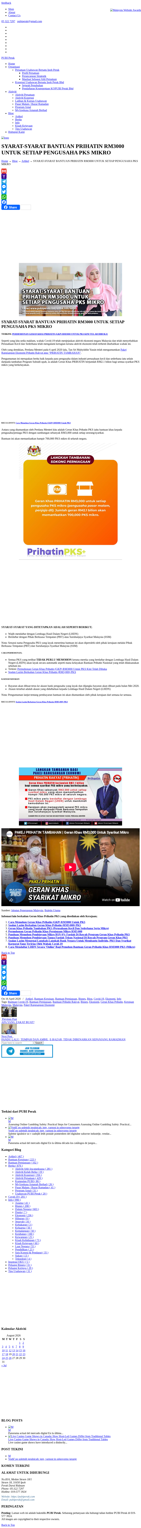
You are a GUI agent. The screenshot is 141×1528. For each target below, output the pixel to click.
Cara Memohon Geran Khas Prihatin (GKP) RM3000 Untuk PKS (43, 423)
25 (6, 1358)
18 (6, 1354)
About (11, 12)
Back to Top (8, 952)
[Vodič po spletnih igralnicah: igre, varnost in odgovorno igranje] (43, 1127)
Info (119, 998)
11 (6, 1350)
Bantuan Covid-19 (18, 1001)
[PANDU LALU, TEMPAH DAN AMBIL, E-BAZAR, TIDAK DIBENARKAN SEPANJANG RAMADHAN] (9, 1033)
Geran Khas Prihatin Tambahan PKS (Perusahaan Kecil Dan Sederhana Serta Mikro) (58, 928)
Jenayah (22, 1221)
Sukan (22, 1255)
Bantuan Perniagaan (66, 998)
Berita (15, 1165)
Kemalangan (25, 1230)
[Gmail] (70, 171)
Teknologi (23, 1258)
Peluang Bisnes (19, 1265)
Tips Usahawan (20, 1271)
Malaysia (17, 1005)
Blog (15, 161)
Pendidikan (24, 1249)
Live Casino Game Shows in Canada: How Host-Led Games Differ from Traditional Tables (58, 1439)
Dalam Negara (27, 1209)
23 (24, 1354)
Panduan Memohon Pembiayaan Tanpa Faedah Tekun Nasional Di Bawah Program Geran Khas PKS (68, 937)
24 (3, 1358)
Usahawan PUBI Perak (31, 1193)
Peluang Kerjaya (20, 1268)
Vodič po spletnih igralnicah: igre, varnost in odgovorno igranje (42, 1130)
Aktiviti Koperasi (28, 1175)
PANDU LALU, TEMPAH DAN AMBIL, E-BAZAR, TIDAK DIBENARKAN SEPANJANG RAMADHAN (63, 1039)
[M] (10, 1118)
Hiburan (22, 1218)
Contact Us (14, 15)
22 (20, 1354)
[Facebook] (70, 202)
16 (24, 1350)
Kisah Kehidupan (28, 1240)
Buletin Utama (52, 910)
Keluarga (23, 1227)
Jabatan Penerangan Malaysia (27, 910)
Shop (11, 9)
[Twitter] (70, 191)
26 (10, 1358)
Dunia (21, 1212)
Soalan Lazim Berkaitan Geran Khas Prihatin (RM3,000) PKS (42, 672)
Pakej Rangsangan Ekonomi (39, 1005)
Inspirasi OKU (18, 1261)
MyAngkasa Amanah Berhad (34, 1184)
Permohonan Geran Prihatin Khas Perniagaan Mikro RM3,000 (45, 931)
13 (13, 1350)
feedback (6, 2)
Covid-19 (99, 998)
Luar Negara (25, 1246)
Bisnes (82, 998)
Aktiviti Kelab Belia (29, 1171)
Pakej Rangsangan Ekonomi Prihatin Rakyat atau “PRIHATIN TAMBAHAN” (64, 351)
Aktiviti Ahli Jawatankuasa (33, 1168)
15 (20, 1350)
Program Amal (26, 1190)
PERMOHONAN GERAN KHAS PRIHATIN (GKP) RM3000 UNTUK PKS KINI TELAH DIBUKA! (60, 334)
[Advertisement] (70, 237)
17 (3, 1354)
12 (10, 1350)
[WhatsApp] (70, 197)
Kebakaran (23, 1224)
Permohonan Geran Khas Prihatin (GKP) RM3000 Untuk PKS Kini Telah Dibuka (62, 669)
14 (17, 1350)
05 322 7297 (8, 21)
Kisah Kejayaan (27, 1243)
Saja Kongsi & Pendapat (31, 1252)
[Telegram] (70, 181)
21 (17, 1354)
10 (3, 1350)
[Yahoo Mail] (70, 176)
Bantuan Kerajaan (44, 998)
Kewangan (24, 1237)
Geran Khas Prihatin (112, 1001)
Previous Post (9, 1019)
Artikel (25, 161)
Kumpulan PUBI (27, 1181)
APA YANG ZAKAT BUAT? (17, 1022)
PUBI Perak (8, 57)
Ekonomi (110, 998)
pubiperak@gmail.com (29, 21)
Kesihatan (24, 1233)
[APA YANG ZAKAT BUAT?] (9, 1016)
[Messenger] (70, 186)
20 (13, 1354)
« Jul (4, 1365)
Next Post (7, 1036)
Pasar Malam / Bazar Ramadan (35, 1187)
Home (4, 161)
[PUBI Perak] (5, 137)
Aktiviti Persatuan (28, 1178)
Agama (22, 1202)
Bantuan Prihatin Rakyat (66, 1001)
